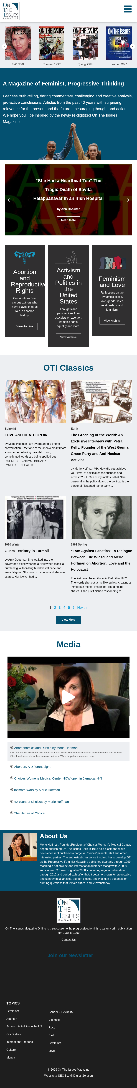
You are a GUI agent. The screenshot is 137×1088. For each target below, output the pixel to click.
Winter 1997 (119, 64)
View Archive (24, 326)
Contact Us (69, 939)
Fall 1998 (18, 64)
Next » (82, 607)
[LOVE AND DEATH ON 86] (35, 401)
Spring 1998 (85, 64)
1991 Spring (79, 544)
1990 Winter (13, 544)
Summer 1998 (51, 64)
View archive (68, 337)
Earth (74, 428)
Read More (68, 220)
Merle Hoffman (49, 844)
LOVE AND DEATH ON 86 (26, 435)
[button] (4, 46)
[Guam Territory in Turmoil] (35, 517)
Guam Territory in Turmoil (27, 551)
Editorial (10, 428)
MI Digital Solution (81, 1075)
